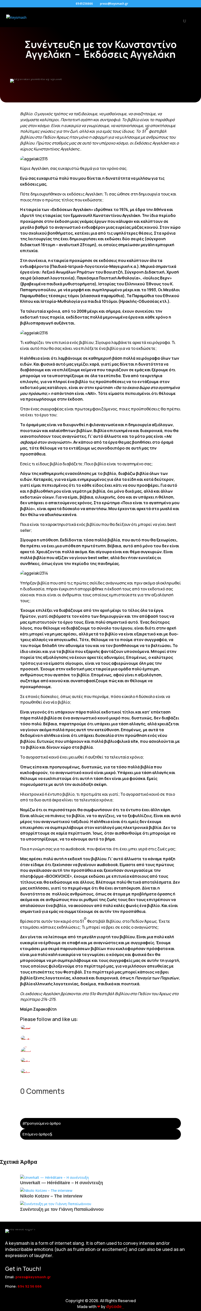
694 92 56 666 (30, 1286)
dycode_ (115, 1306)
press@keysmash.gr (33, 1277)
